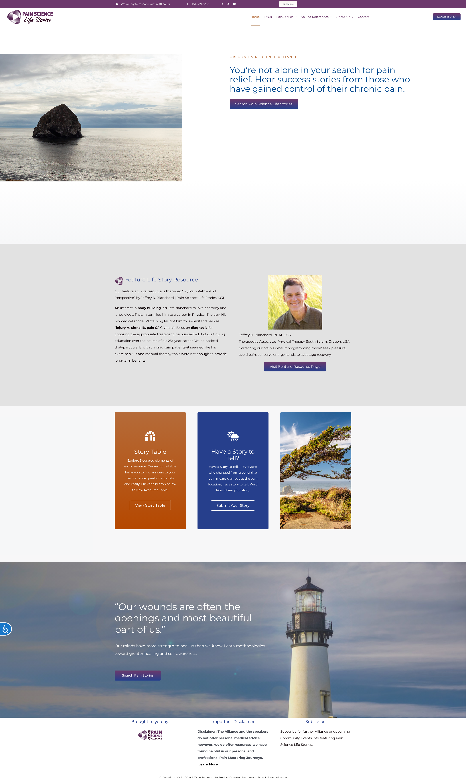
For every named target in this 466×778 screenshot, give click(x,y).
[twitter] (228, 4)
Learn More (208, 764)
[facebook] (222, 4)
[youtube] (234, 4)
